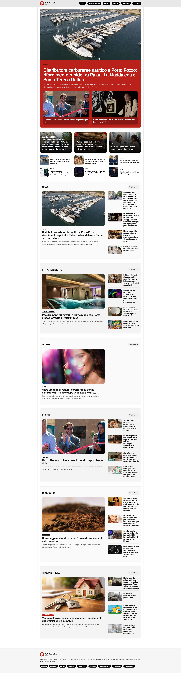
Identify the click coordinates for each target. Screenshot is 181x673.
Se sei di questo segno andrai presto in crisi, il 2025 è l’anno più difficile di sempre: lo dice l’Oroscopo (130, 536)
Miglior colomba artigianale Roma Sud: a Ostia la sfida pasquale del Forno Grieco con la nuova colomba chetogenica (131, 583)
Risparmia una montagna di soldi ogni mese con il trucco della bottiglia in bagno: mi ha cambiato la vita (130, 471)
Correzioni (93, 666)
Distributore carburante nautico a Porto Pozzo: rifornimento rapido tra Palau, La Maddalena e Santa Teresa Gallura (90, 75)
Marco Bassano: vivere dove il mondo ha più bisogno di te (73, 462)
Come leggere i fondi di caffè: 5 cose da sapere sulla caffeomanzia (72, 539)
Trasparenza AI (129, 666)
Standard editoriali (104, 666)
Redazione (53, 666)
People (115, 3)
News (82, 3)
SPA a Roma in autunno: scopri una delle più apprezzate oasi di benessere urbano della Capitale (131, 457)
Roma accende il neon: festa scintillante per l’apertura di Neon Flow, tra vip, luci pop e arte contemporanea (131, 296)
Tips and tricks (51, 572)
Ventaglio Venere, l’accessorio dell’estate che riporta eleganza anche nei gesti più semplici (130, 425)
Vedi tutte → (133, 187)
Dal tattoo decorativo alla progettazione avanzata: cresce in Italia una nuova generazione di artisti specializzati (131, 280)
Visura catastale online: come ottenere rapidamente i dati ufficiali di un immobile (73, 619)
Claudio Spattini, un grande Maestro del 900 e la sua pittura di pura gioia (131, 324)
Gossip (106, 3)
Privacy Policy (82, 666)
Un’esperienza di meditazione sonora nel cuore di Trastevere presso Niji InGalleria (130, 312)
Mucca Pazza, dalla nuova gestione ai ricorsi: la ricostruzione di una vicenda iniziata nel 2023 (130, 236)
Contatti (62, 666)
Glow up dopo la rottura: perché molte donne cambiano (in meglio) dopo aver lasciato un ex (69, 391)
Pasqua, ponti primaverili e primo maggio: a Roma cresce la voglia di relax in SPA (71, 316)
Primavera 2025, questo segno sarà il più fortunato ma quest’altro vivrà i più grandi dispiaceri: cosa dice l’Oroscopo (131, 521)
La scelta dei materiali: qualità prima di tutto (129, 595)
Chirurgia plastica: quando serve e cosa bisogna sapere (130, 249)
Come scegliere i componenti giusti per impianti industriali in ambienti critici (129, 629)
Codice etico (117, 666)
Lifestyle (137, 3)
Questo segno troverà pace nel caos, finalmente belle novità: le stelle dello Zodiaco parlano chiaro (131, 551)
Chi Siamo (44, 666)
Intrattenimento (94, 3)
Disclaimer (71, 666)
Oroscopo (126, 3)
